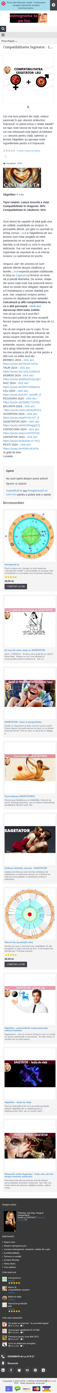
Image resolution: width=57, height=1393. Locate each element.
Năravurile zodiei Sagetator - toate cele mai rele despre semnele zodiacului (29, 1175)
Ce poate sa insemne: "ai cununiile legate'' (28, 1323)
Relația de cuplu (14, 1297)
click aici (35, 306)
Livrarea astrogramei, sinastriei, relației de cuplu (27, 1249)
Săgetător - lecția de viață (18, 1102)
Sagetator (22, 275)
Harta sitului (9, 1263)
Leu (5, 135)
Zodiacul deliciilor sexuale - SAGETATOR (26, 868)
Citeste (11, 1280)
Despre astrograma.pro (15, 1245)
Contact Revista (11, 1260)
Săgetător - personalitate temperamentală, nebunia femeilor (26, 1029)
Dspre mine (9, 1242)
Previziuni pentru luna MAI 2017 (23, 1336)
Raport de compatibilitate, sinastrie (18, 1288)
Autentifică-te (14, 490)
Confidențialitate (11, 1253)
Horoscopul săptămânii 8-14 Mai (24, 1330)
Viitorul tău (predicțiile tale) (19, 942)
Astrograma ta (12, 564)
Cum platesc (10, 1267)
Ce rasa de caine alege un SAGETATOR (25, 650)
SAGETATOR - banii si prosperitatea (23, 722)
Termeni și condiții (12, 1256)
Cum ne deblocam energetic (22, 1343)
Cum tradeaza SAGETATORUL (20, 796)
